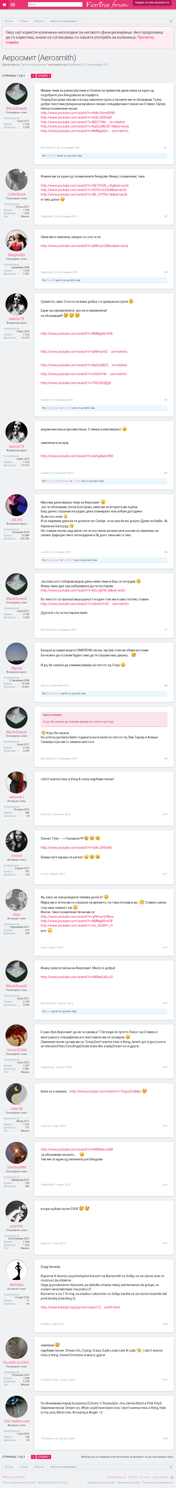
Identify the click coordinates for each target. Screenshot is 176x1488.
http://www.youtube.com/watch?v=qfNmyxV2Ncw (77, 916)
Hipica (50, 481)
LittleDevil (46, 216)
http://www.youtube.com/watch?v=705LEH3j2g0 (76, 383)
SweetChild (47, 1067)
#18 (165, 1324)
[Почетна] (4, 4)
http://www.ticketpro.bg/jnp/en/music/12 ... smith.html (80, 1307)
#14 (165, 1067)
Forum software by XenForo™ (35, 1482)
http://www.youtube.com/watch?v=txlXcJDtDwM (76, 117)
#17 (165, 1243)
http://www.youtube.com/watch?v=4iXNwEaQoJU (77, 977)
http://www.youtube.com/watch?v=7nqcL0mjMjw (105, 1091)
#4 (165, 399)
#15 (165, 1126)
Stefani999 (47, 1184)
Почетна (145, 1477)
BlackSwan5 (74, 64)
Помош (132, 1477)
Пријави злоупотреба (101, 1482)
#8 (165, 685)
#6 (165, 552)
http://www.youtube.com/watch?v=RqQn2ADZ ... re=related (84, 365)
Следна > (44, 75)
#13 (165, 1003)
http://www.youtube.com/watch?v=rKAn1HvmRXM (78, 113)
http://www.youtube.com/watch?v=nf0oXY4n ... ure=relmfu (84, 374)
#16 (165, 1184)
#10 (165, 814)
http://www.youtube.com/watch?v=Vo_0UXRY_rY (77, 925)
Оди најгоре (160, 1477)
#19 (165, 1379)
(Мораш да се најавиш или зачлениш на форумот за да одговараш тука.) (127, 1456)
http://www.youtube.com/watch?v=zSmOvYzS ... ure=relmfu (85, 604)
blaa (43, 947)
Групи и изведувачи (34, 64)
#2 (165, 216)
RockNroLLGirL (50, 1379)
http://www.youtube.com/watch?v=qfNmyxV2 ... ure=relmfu (84, 351)
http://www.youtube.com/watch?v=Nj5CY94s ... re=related (83, 122)
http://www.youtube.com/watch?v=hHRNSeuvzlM (77, 1149)
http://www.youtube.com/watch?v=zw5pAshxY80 (77, 456)
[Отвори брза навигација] (170, 21)
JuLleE (67, 407)
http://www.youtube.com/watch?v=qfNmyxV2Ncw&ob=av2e (84, 246)
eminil (45, 874)
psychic (45, 1243)
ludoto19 (51, 155)
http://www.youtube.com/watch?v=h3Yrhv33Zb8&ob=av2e (83, 190)
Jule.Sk (45, 1126)
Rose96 (50, 280)
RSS (172, 1477)
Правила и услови (128, 1482)
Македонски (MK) (13, 1477)
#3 (165, 272)
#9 (165, 758)
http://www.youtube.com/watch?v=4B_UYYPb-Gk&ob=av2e (84, 194)
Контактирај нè (116, 1477)
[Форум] (12, 4)
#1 (165, 147)
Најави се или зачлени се (152, 2)
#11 (165, 874)
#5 (165, 473)
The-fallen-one (50, 1438)
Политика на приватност (158, 1482)
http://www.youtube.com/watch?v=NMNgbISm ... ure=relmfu (84, 131)
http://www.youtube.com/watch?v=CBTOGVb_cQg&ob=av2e (85, 185)
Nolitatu (45, 1324)
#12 (165, 947)
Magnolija (47, 272)
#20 (165, 1438)
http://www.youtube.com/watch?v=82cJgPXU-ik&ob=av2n (83, 590)
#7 (165, 629)
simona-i (46, 814)
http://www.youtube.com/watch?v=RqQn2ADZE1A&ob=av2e (85, 126)
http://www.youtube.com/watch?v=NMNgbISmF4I (77, 333)
